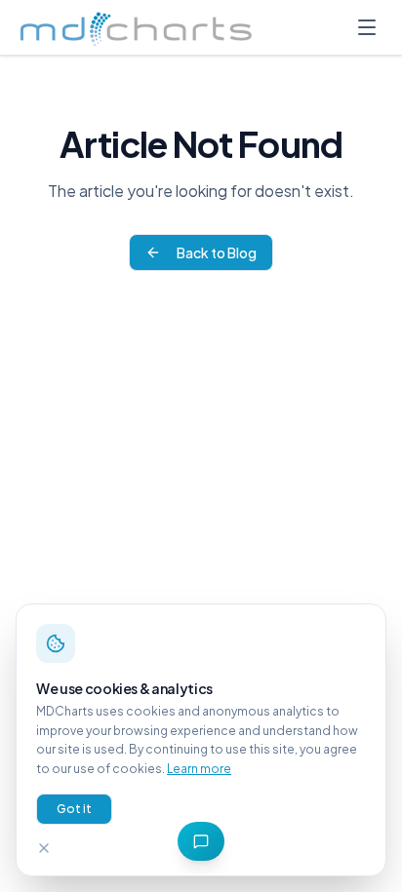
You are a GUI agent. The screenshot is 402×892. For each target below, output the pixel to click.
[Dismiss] (44, 848)
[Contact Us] (201, 841)
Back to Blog (217, 252)
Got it (74, 808)
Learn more (199, 768)
